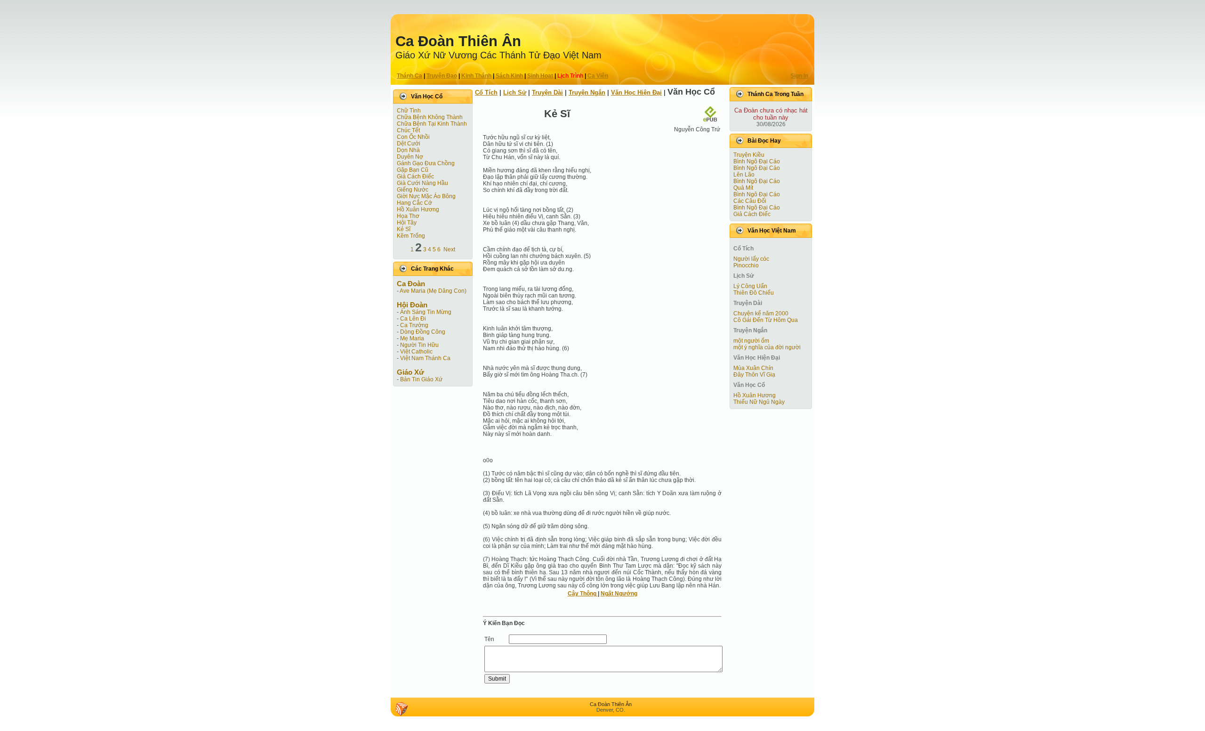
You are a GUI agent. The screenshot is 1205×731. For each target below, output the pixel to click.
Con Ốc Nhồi (413, 137)
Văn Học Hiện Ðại (636, 92)
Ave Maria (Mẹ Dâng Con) (433, 291)
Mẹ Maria (412, 338)
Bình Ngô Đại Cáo (756, 161)
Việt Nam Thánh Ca (425, 358)
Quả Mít (743, 188)
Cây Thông (583, 593)
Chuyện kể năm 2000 (760, 313)
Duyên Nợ (410, 156)
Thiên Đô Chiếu (753, 292)
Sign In (799, 75)
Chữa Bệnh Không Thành (430, 117)
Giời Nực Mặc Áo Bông (426, 196)
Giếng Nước (412, 189)
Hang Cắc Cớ (414, 203)
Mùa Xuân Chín (753, 368)
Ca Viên (597, 75)
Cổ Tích (486, 92)
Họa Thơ (408, 216)
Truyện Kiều (748, 155)
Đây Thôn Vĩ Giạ (754, 374)
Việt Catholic (416, 351)
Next (449, 249)
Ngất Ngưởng (619, 593)
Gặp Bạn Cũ (412, 170)
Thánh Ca (409, 75)
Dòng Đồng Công (422, 332)
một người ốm (751, 340)
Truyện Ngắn (587, 92)
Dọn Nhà (408, 150)
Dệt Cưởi (408, 143)
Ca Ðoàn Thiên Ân (458, 41)
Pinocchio (746, 265)
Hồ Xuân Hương (418, 209)
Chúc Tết (408, 130)
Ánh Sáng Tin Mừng (425, 312)
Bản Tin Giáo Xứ (421, 379)
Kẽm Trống (411, 236)
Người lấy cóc (751, 259)
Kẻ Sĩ (403, 229)
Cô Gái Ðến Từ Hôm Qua (765, 320)
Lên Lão (744, 174)
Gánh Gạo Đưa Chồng (426, 163)
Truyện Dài (547, 92)
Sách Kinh (509, 75)
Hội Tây (407, 222)
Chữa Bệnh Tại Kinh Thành (432, 123)
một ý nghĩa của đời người (767, 347)
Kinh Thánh (476, 75)
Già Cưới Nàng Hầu (422, 183)
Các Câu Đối (749, 201)
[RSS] (401, 708)
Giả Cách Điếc (415, 176)
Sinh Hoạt (540, 75)
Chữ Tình (409, 110)
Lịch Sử (514, 92)
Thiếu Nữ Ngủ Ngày (759, 402)
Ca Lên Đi (413, 318)
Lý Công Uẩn (750, 286)
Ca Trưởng (414, 325)
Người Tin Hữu (419, 345)
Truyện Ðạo (441, 75)
